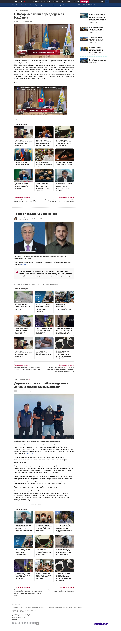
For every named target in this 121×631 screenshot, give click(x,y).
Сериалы (55, 1)
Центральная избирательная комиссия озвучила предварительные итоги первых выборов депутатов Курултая (60, 369)
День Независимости (52, 284)
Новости (36, 1)
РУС (107, 1)
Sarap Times (24, 5)
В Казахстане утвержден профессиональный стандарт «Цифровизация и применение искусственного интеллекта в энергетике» (98, 17)
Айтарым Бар (33, 5)
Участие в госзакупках (18, 617)
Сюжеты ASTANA (25, 10)
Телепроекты (45, 1)
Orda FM (76, 1)
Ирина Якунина (22, 391)
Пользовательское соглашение (20, 614)
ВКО (16, 505)
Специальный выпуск (45, 5)
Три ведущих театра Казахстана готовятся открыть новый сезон (96, 39)
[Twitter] (16, 623)
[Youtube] (28, 623)
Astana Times (15, 5)
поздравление (40, 284)
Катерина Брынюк (23, 218)
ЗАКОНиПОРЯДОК (35, 505)
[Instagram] (19, 623)
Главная (16, 10)
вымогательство (23, 505)
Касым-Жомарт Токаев (21, 284)
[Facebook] (13, 623)
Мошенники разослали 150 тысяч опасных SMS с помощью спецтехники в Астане (28, 368)
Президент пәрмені (58, 5)
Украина (32, 284)
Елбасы (17, 120)
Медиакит (15, 619)
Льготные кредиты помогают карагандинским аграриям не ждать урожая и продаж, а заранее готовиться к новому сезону (28, 592)
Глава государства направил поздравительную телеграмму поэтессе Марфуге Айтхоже (98, 50)
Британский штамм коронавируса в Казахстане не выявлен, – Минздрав (26, 200)
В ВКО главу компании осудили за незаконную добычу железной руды (96, 29)
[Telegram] (25, 623)
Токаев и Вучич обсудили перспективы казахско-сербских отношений (61, 590)
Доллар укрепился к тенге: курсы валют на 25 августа (97, 59)
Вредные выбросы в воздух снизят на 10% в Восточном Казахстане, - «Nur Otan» (59, 200)
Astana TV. (25, 264)
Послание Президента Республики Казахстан (25, 616)
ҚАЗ (102, 1)
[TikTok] (31, 623)
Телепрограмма (65, 1)
